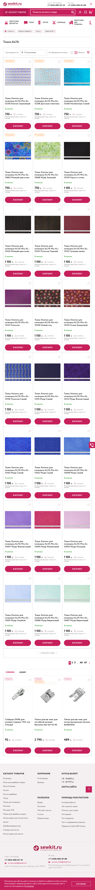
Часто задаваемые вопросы (73, 822)
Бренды (40, 782)
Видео (40, 802)
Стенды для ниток (11, 829)
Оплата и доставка (70, 810)
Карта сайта (69, 787)
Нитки (6, 790)
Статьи (40, 814)
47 (85, 663)
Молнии (6, 806)
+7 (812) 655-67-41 (56, 5)
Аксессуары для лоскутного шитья (15, 820)
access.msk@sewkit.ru (61, 862)
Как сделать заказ (69, 806)
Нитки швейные (10, 794)
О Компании (42, 778)
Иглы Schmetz (9, 786)
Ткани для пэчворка (11, 802)
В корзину (18, 126)
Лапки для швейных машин (14, 814)
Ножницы (7, 778)
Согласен (81, 884)
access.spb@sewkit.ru (17, 863)
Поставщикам (67, 818)
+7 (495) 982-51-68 (77, 5)
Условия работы (69, 802)
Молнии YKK (8, 810)
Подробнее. (29, 886)
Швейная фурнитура (12, 826)
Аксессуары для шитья (13, 833)
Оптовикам (66, 814)
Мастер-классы (44, 810)
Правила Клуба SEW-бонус (73, 826)
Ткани (5, 798)
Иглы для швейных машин (14, 782)
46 (81, 663)
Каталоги (41, 806)
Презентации (43, 818)
